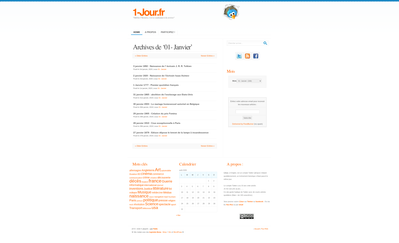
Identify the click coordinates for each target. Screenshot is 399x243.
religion (171, 200)
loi (170, 188)
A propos (150, 32)
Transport (135, 208)
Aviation (133, 174)
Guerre (167, 181)
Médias (167, 192)
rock (131, 204)
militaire (133, 192)
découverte (163, 177)
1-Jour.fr (148, 12)
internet (160, 185)
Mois (231, 71)
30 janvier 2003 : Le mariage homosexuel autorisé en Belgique (166, 104)
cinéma (146, 174)
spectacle (165, 204)
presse (163, 200)
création (153, 178)
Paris (132, 200)
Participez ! (168, 32)
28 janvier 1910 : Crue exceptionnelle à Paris (156, 123)
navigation (158, 197)
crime (146, 177)
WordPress (177, 232)
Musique (144, 192)
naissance (139, 196)
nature (151, 197)
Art (158, 169)
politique (150, 200)
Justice (148, 188)
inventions (136, 188)
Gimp (164, 232)
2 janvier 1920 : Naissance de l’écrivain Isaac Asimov (161, 75)
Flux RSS (264, 229)
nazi (166, 197)
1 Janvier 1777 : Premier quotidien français (156, 85)
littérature (160, 188)
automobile (166, 171)
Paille (155, 229)
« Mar (178, 215)
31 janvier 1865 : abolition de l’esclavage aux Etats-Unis (163, 94)
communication (135, 178)
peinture (140, 201)
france (155, 180)
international (150, 185)
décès (135, 180)
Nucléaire (172, 197)
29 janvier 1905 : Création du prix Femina (155, 113)
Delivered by (237, 124)
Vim (169, 232)
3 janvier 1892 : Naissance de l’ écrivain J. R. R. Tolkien (162, 66)
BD (139, 174)
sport (173, 204)
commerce (158, 174)
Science (151, 204)
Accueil (257, 229)
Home (136, 32)
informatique (136, 185)
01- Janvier (162, 69)
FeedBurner (248, 124)
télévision (147, 208)
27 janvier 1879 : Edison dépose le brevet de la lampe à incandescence (171, 132)
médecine (157, 192)
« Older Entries (141, 56)
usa (155, 208)
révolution (139, 204)
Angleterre (148, 170)
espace (145, 182)
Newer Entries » (207, 56)
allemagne (135, 170)
